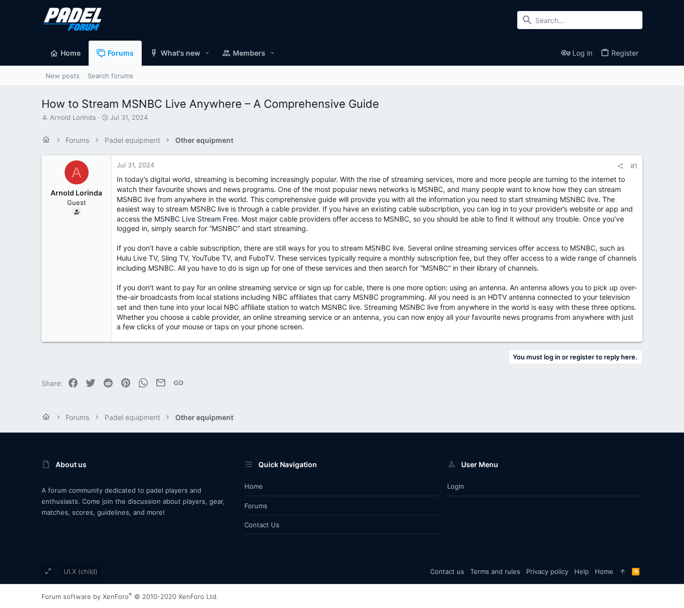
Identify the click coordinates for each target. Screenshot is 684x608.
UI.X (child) (81, 571)
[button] (207, 53)
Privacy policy (547, 571)
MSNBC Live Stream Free (195, 219)
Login (455, 486)
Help (581, 571)
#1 (633, 166)
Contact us (261, 525)
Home (253, 486)
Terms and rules (495, 571)
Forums (255, 506)
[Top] (622, 571)
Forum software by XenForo (130, 596)
